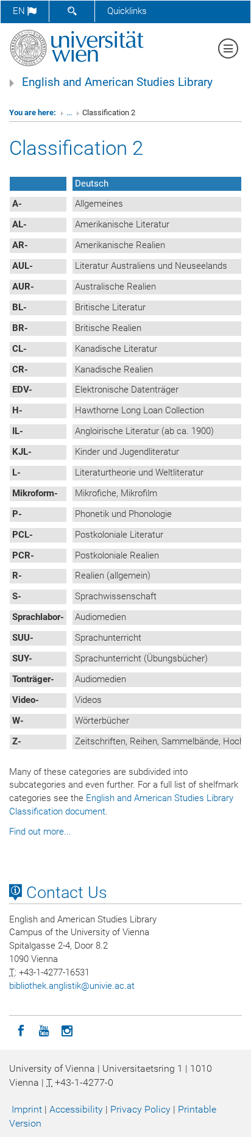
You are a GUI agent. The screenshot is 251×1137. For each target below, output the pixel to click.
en (20, 10)
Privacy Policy (140, 1109)
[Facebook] (20, 1029)
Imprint (27, 1109)
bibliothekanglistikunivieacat (72, 985)
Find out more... (40, 831)
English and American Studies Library (117, 82)
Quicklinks (127, 10)
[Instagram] (67, 1029)
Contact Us (64, 892)
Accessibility (76, 1109)
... (69, 112)
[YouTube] (43, 1029)
